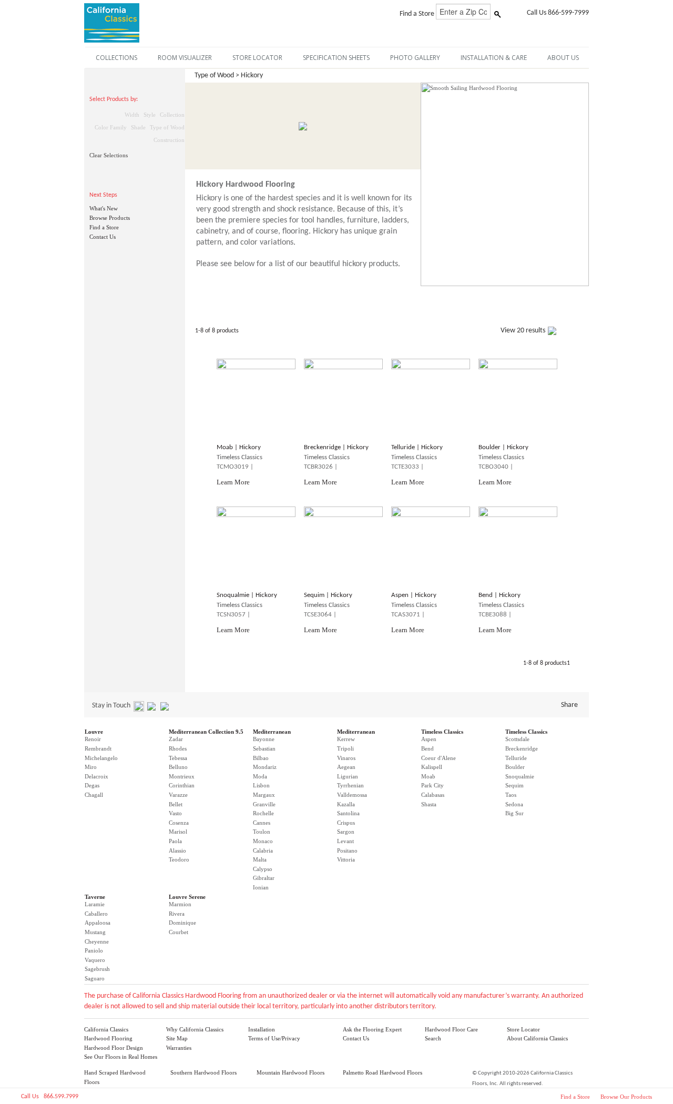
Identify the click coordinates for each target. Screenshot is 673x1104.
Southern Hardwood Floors (203, 1072)
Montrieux (182, 776)
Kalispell (431, 767)
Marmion (180, 904)
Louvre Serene (187, 897)
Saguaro (95, 978)
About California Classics (537, 1038)
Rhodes (178, 748)
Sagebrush (97, 969)
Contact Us (102, 237)
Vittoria (346, 859)
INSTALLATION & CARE (494, 57)
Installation (261, 1029)
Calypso (262, 869)
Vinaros (346, 758)
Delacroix (96, 776)
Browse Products (109, 218)
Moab (428, 776)
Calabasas (432, 795)
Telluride (516, 758)
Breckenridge (521, 748)
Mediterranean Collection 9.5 (206, 731)
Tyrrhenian (350, 785)
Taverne (95, 897)
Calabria (263, 850)
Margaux (264, 795)
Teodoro (179, 859)
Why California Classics (194, 1029)
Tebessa (178, 758)
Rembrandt (98, 748)
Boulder (515, 767)
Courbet (178, 932)
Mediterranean (272, 731)
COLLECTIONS (116, 57)
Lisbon (261, 785)
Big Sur (514, 813)
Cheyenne (97, 941)
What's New (103, 208)
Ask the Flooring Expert (372, 1029)
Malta (260, 859)
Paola (175, 841)
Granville (264, 804)
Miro (91, 767)
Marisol (178, 831)
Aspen (428, 739)
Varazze (178, 795)
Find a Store (104, 227)
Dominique (182, 922)
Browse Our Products (626, 1096)
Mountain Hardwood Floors (290, 1072)
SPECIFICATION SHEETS (336, 57)
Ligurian (347, 776)
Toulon (261, 831)
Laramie (95, 904)
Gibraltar (263, 878)
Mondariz (265, 767)
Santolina (348, 813)
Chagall (94, 795)
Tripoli (345, 748)
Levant (345, 841)
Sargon (345, 831)
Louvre (94, 731)
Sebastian (264, 748)
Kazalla (346, 804)
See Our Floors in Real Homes (120, 1057)
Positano (347, 850)
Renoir (93, 739)
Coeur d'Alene (438, 758)
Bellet (175, 804)
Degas (92, 785)
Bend (427, 748)
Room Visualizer (185, 57)
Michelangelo (101, 758)
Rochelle (263, 813)
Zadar (176, 739)
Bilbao (261, 758)
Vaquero (95, 960)
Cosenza (179, 822)
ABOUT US (563, 57)
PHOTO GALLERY (415, 57)
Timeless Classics (442, 731)
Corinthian (182, 785)
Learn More (233, 482)
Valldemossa (352, 795)
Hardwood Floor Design (113, 1048)
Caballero (96, 913)
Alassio (177, 850)
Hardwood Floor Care (451, 1029)
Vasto (175, 813)
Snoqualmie (519, 776)
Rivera (177, 913)
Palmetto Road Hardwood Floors (382, 1072)
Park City (432, 785)
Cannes (261, 822)
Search (433, 1038)
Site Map (177, 1038)
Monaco (263, 841)
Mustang (95, 932)
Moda (260, 776)
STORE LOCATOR (257, 57)
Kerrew (346, 739)
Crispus (346, 822)
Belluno (178, 767)
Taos (510, 795)
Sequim (514, 785)
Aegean (346, 767)
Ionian (261, 887)
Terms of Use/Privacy (274, 1038)
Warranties (178, 1048)
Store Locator (523, 1029)
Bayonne (263, 739)
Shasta (428, 804)
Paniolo (94, 950)
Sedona (514, 804)
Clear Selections (108, 155)
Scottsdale (517, 739)
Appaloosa (97, 922)
